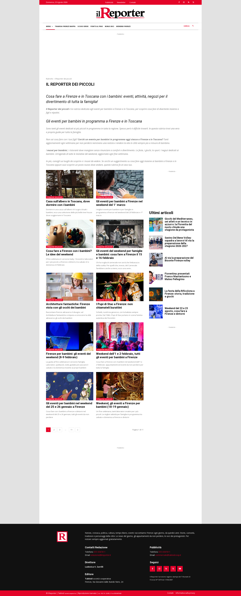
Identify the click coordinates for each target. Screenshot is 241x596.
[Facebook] (179, 2)
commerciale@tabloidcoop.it (168, 555)
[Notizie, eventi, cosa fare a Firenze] (120, 13)
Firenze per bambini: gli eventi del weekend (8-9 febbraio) (68, 355)
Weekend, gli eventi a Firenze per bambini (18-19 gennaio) (118, 405)
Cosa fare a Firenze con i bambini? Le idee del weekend (69, 252)
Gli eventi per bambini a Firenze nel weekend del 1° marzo (119, 203)
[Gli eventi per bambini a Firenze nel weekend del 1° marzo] (119, 184)
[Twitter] (193, 2)
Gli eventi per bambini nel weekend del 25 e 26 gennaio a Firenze (69, 405)
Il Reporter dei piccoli (54, 197)
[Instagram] (183, 2)
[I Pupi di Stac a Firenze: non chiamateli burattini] (119, 287)
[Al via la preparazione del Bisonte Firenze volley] (156, 260)
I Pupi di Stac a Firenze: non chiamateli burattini (114, 305)
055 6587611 (99, 552)
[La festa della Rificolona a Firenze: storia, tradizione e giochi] (156, 294)
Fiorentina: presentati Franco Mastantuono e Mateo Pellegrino (178, 276)
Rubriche (49, 79)
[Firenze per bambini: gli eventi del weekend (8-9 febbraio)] (69, 336)
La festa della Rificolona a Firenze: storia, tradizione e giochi (180, 293)
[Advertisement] (120, 55)
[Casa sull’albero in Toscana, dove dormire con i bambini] (69, 184)
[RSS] (188, 2)
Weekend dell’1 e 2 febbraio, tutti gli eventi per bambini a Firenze (118, 355)
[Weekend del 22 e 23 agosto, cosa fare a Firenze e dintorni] (156, 311)
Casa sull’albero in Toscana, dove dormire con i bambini (68, 203)
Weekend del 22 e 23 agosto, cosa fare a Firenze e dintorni (176, 311)
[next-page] (77, 429)
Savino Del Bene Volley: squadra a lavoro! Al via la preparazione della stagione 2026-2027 (179, 241)
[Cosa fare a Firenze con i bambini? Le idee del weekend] (69, 234)
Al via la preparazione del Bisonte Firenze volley (179, 259)
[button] (189, 26)
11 (72, 430)
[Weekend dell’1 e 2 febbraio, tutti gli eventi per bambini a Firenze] (119, 336)
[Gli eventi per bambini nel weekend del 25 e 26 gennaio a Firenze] (69, 386)
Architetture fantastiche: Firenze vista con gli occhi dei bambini (68, 305)
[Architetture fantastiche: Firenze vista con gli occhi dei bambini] (69, 287)
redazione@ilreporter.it (100, 555)
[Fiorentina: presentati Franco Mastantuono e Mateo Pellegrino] (156, 277)
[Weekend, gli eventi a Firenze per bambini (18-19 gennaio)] (119, 386)
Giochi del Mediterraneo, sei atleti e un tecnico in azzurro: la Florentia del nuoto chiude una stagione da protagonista (179, 224)
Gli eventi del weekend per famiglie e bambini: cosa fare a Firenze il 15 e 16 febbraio (119, 254)
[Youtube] (180, 568)
